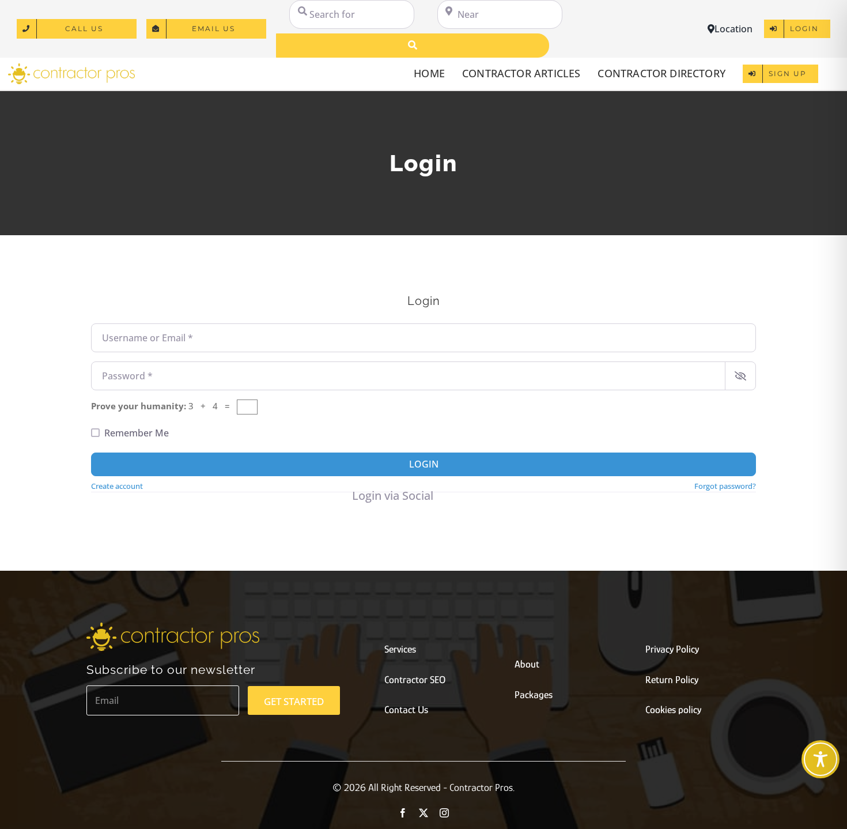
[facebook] (402, 812)
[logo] (71, 67)
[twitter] (423, 812)
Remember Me (136, 433)
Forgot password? (725, 486)
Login (423, 464)
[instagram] (444, 812)
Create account (117, 486)
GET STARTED (294, 701)
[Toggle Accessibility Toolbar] (820, 759)
